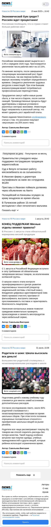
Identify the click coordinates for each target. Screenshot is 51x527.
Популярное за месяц (36, 153)
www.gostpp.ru (15, 262)
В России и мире (18, 11)
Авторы (45, 484)
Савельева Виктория (19, 128)
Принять (25, 522)
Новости (5, 11)
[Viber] (18, 131)
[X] (14, 131)
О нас (45, 488)
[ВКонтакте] (3, 131)
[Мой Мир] (25, 131)
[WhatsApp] (21, 131)
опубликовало (39, 117)
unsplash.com (15, 391)
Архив (45, 492)
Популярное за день (13, 153)
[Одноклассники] (7, 131)
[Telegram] (10, 131)
